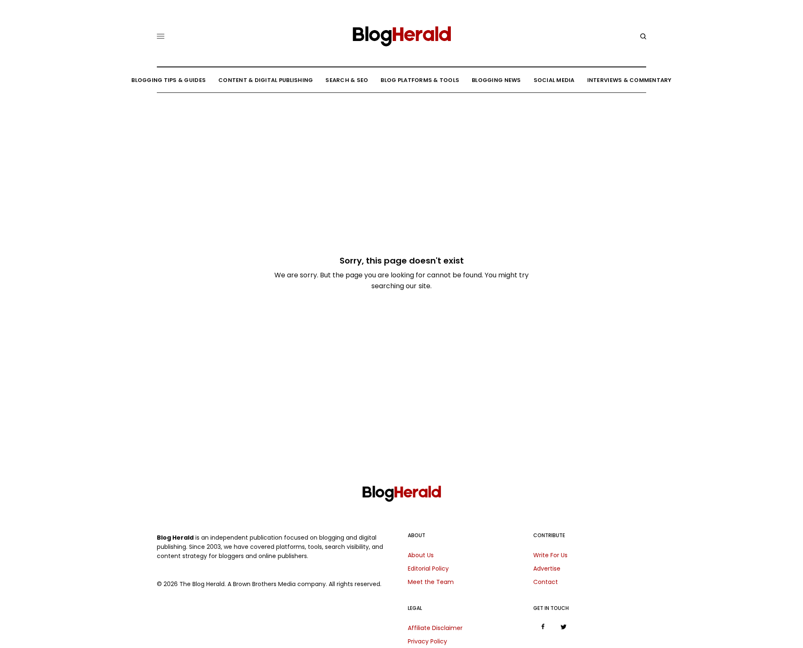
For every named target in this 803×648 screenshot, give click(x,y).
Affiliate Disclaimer (435, 628)
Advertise (546, 568)
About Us (421, 555)
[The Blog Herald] (401, 33)
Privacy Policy (427, 641)
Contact (545, 582)
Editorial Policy (428, 568)
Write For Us (550, 555)
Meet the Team (431, 582)
